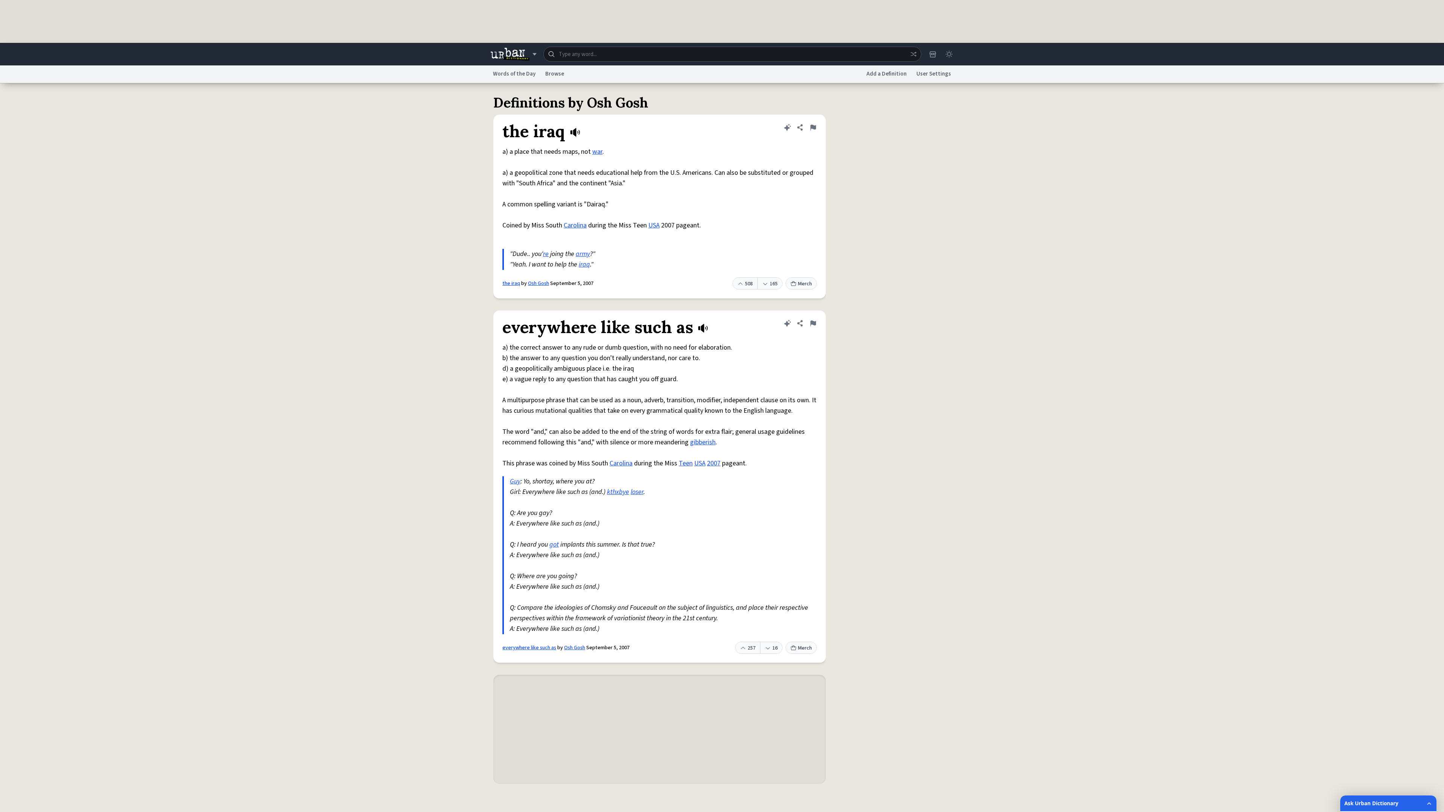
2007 (713, 463)
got (554, 544)
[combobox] (732, 54)
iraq (584, 264)
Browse (554, 74)
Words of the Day (514, 74)
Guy (515, 481)
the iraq (511, 283)
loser (637, 492)
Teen (686, 463)
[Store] (932, 54)
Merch (805, 284)
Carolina (575, 225)
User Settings (933, 74)
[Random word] (913, 54)
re (546, 254)
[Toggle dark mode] (949, 54)
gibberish (703, 442)
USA (654, 225)
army (583, 254)
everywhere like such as (529, 647)
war (597, 151)
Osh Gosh (538, 283)
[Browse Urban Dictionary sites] (513, 54)
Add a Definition (886, 74)
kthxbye (618, 492)
